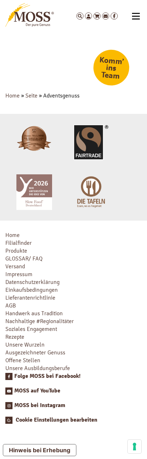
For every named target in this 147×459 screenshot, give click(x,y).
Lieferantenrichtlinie (30, 297)
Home (12, 95)
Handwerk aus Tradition (34, 313)
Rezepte (14, 336)
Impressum (18, 274)
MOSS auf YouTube (37, 390)
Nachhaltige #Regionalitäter (39, 321)
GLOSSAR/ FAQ (23, 258)
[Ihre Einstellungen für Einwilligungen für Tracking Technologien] (134, 446)
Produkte (16, 250)
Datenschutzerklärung (32, 282)
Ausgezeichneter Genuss (35, 352)
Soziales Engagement (31, 329)
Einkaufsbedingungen (31, 289)
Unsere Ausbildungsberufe (37, 368)
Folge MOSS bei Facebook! (47, 376)
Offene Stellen (22, 360)
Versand (15, 266)
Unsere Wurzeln (25, 344)
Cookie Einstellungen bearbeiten (55, 419)
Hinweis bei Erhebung (39, 450)
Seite (31, 95)
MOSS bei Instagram (39, 405)
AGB (10, 305)
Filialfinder (18, 242)
